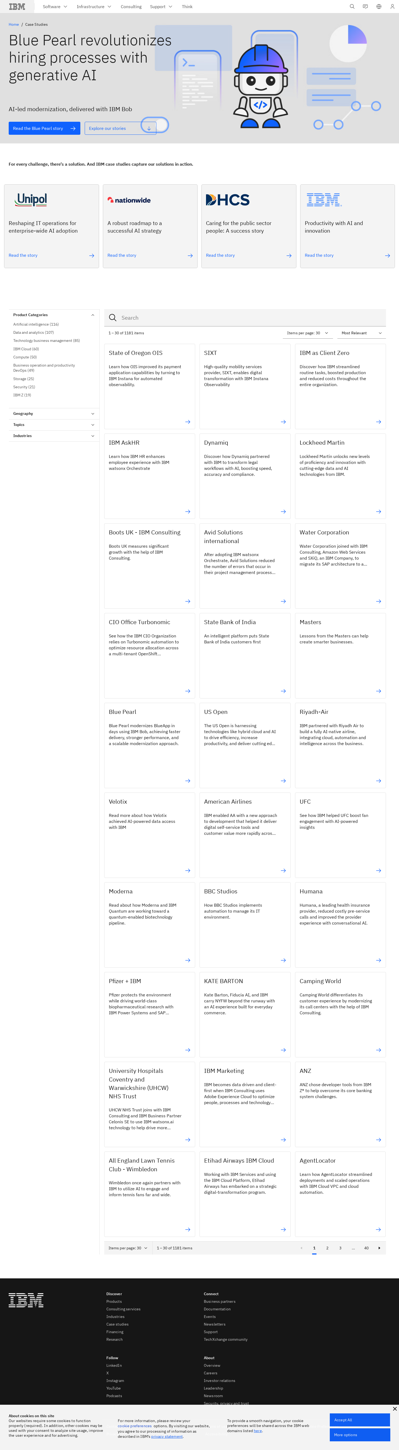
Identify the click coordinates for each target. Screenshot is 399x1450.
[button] (379, 6)
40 (366, 1248)
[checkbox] (54, 324)
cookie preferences (135, 1425)
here (258, 1430)
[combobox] (245, 317)
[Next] (379, 1248)
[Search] (113, 317)
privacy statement (167, 1436)
